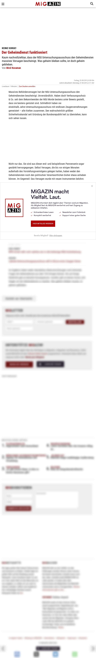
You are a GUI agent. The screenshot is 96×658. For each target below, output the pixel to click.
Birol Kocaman (13, 67)
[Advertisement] (48, 26)
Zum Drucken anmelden (27, 86)
